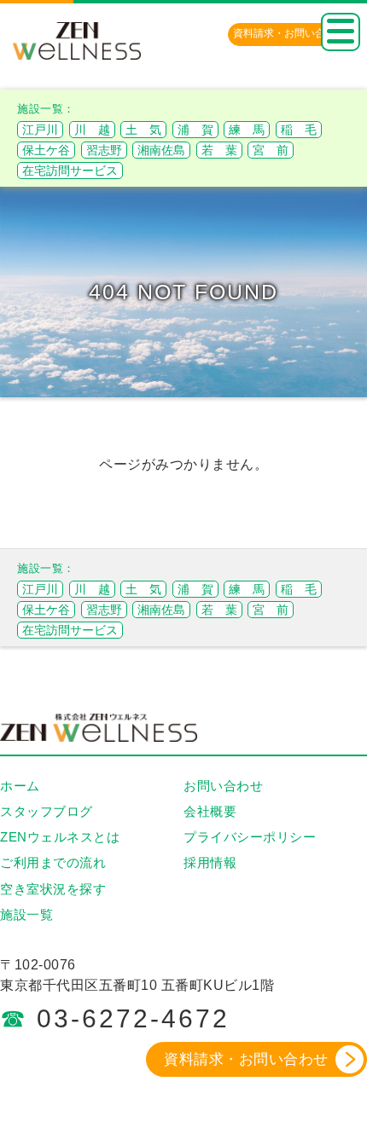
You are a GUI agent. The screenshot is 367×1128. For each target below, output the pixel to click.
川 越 (92, 129)
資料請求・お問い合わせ (246, 1059)
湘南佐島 (161, 150)
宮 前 (270, 150)
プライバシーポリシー (250, 837)
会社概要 (210, 811)
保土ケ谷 (46, 150)
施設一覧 (26, 914)
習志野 (104, 150)
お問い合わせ (223, 785)
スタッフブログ (46, 811)
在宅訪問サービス (70, 170)
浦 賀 (195, 129)
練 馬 (247, 129)
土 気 (143, 129)
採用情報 (210, 862)
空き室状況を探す (53, 889)
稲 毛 (299, 129)
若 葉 (219, 150)
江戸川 (40, 129)
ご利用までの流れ (53, 862)
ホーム (20, 785)
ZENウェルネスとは (59, 837)
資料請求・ (289, 33)
